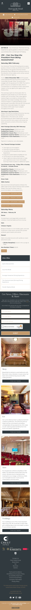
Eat (15, 564)
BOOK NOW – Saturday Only (11, 193)
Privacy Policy (15, 581)
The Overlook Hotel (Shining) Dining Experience (12, 281)
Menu (4, 250)
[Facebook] (10, 597)
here (27, 301)
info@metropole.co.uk (15, 593)
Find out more (15, 381)
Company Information (15, 579)
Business (15, 566)
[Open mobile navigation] (29, 3)
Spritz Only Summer (8, 263)
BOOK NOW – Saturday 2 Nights (13, 201)
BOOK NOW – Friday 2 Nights (12, 197)
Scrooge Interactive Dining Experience (13, 275)
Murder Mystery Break (8, 287)
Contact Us (15, 558)
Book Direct (15, 562)
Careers (15, 567)
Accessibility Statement (15, 575)
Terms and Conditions (15, 572)
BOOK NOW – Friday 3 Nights (12, 205)
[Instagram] (16, 597)
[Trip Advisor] (20, 597)
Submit (15, 333)
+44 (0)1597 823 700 (15, 591)
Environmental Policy (15, 577)
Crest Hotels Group (15, 560)
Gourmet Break (6, 269)
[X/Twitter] (13, 597)
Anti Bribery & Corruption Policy (15, 574)
